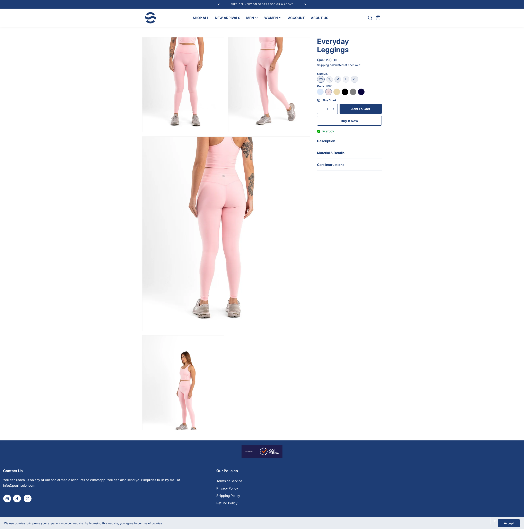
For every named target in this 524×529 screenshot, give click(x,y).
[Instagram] (7, 498)
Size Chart (329, 100)
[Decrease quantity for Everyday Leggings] (319, 109)
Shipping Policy (228, 496)
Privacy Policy (227, 488)
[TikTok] (17, 498)
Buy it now (349, 121)
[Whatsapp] (28, 498)
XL (354, 79)
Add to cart (360, 109)
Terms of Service (229, 481)
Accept (509, 523)
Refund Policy (226, 503)
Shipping (323, 65)
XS (321, 79)
